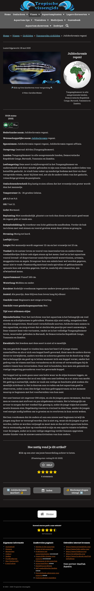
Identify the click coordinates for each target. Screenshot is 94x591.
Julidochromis (39, 138)
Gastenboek (10, 547)
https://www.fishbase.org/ (76, 551)
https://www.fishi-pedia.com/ (77, 549)
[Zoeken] (67, 25)
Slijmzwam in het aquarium (46, 561)
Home (6, 35)
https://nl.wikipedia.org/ (75, 554)
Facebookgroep (11, 559)
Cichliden (28, 35)
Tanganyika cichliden (48, 35)
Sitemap (9, 549)
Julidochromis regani (75, 35)
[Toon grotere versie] (32, 68)
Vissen (16, 35)
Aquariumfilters (42, 563)
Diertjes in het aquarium (45, 547)
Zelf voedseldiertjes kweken (46, 568)
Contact (8, 554)
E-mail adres (10, 563)
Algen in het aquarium (44, 549)
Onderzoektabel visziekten (46, 578)
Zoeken (8, 556)
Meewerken (10, 551)
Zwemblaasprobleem (44, 566)
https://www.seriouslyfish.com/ (78, 547)
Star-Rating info (12, 561)
